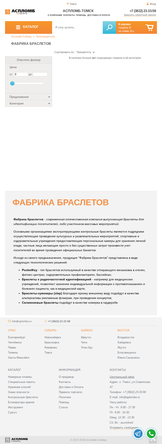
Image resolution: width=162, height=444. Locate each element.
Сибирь (51, 330)
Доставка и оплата (98, 15)
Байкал (86, 330)
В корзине (124, 24)
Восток (123, 330)
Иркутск (86, 337)
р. (132, 31)
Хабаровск (124, 342)
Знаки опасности (18, 392)
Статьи (63, 407)
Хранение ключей (19, 387)
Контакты (69, 15)
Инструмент (15, 407)
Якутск (121, 347)
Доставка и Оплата (71, 387)
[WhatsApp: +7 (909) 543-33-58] (151, 434)
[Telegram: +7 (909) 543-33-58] (138, 434)
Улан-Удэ (87, 347)
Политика (65, 397)
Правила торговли (70, 392)
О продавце (66, 376)
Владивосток (125, 337)
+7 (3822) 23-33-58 (143, 11)
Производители (45, 36)
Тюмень (13, 352)
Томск (48, 352)
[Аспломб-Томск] (20, 13)
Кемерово (51, 347)
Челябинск (15, 342)
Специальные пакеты (21, 382)
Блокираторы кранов (21, 402)
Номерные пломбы (20, 376)
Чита (84, 342)
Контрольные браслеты (23, 397)
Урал (11, 330)
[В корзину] (149, 28)
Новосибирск (53, 337)
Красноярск (52, 342)
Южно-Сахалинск (128, 357)
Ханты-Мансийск (18, 357)
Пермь (12, 347)
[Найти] (109, 27)
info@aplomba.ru (22, 321)
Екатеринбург (16, 337)
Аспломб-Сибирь (21, 36)
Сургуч (12, 412)
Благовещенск (126, 352)
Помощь (81, 15)
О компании (55, 15)
